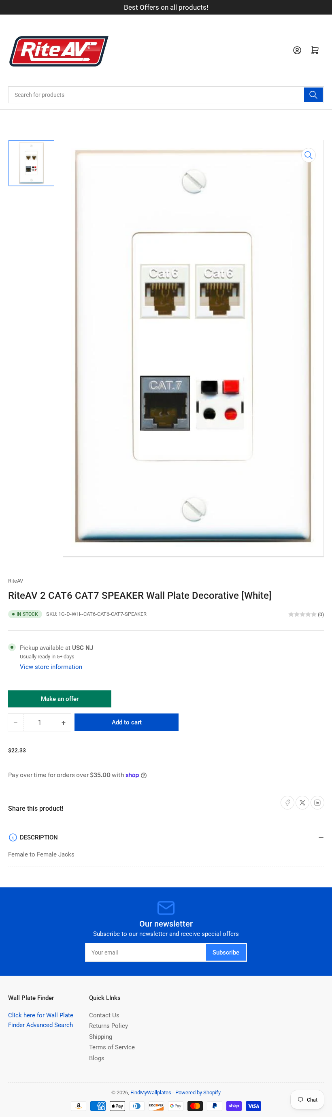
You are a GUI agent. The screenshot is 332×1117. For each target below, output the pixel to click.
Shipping (100, 1036)
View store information (51, 667)
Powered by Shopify (198, 1092)
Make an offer (60, 701)
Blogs (96, 1058)
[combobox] (166, 94)
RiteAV (15, 581)
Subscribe (226, 952)
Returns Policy (108, 1025)
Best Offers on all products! (166, 7)
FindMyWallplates (150, 1092)
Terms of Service (112, 1047)
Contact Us (104, 1015)
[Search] (313, 95)
